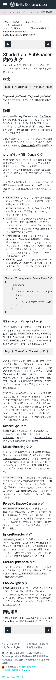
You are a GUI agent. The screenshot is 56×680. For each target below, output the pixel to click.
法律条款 (6, 670)
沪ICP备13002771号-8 (12, 677)
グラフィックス (31, 21)
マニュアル (9, 12)
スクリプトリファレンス (27, 12)
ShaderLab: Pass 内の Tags (16, 621)
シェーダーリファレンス (15, 28)
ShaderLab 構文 (39, 28)
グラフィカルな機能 (13, 25)
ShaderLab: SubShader (14, 31)
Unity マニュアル (11, 21)
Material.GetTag (29, 145)
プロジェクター (24, 546)
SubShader (45, 116)
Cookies (26, 670)
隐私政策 (16, 670)
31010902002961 (28, 667)
